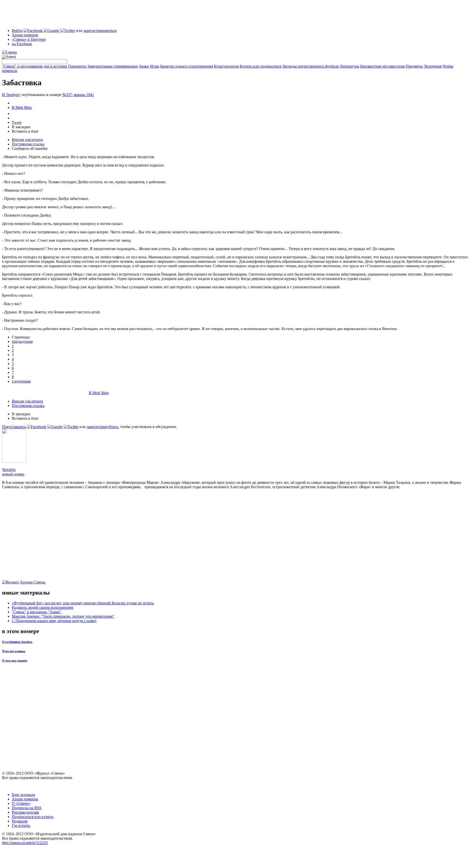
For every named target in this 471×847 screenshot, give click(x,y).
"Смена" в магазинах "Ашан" (36, 612)
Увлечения (433, 66)
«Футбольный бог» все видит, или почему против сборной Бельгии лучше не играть (83, 603)
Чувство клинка (13, 651)
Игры (154, 66)
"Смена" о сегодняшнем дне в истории (34, 66)
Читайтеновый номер (13, 472)
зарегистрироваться (99, 30)
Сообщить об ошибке (30, 148)
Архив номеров (25, 35)
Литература (349, 66)
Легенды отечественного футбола (310, 66)
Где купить (21, 825)
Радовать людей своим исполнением (42, 607)
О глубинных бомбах (17, 642)
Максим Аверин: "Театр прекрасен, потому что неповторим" (63, 616)
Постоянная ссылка (28, 144)
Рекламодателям (25, 812)
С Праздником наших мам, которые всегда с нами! (54, 621)
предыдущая (22, 341)
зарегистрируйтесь (102, 427)
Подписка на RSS (26, 808)
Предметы (414, 66)
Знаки (144, 66)
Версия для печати (27, 140)
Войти (17, 30)
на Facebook (22, 44)
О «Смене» (21, 803)
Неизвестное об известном (382, 66)
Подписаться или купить (32, 817)
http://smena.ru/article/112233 (25, 843)
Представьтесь (14, 427)
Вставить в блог (25, 131)
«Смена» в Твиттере (29, 39)
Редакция (19, 821)
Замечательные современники (112, 66)
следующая (21, 381)
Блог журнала (23, 794)
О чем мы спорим (14, 660)
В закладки (21, 127)
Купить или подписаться (260, 66)
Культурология (226, 66)
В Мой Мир (22, 107)
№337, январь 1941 (78, 95)
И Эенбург (11, 95)
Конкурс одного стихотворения (186, 66)
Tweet (16, 122)
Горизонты (77, 66)
